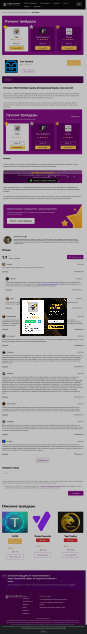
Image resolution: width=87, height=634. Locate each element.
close (65, 300)
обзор (56, 322)
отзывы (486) (56, 327)
